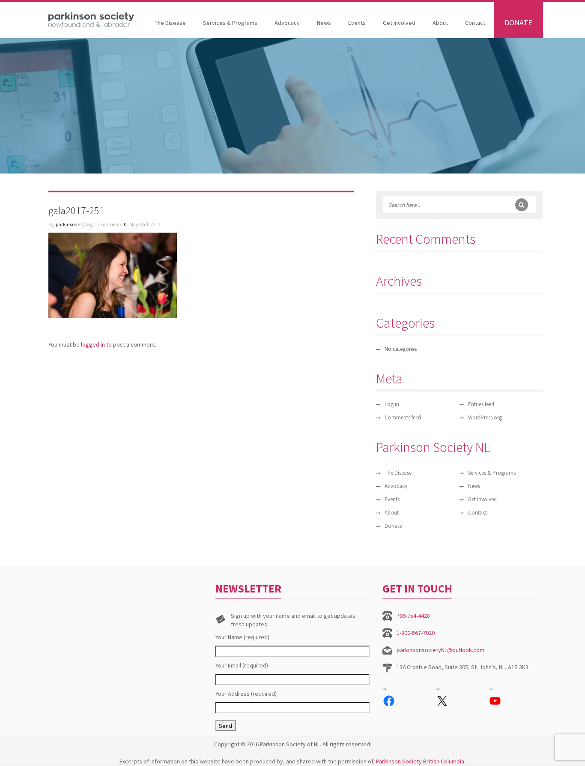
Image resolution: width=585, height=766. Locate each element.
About (440, 23)
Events (357, 23)
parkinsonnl (69, 224)
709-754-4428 (413, 615)
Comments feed (403, 417)
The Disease (170, 23)
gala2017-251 (76, 210)
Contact (475, 23)
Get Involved (399, 23)
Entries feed (481, 404)
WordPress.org (485, 417)
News (324, 23)
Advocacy (287, 23)
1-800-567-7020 (416, 633)
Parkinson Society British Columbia (420, 761)
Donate (518, 22)
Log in (392, 404)
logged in (93, 344)
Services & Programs (230, 23)
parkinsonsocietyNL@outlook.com (440, 650)
